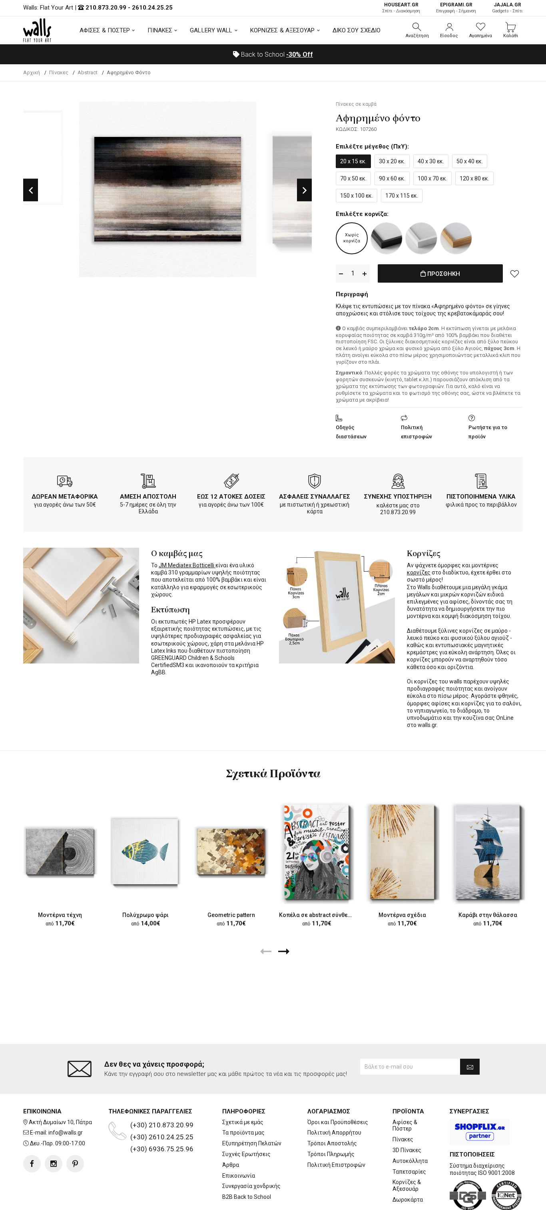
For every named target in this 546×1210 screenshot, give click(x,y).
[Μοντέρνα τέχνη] (60, 851)
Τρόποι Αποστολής (332, 1143)
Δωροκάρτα (408, 1199)
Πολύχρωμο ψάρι (145, 915)
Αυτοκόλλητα (410, 1161)
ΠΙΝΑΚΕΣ (159, 30)
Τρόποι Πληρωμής (331, 1154)
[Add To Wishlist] (515, 273)
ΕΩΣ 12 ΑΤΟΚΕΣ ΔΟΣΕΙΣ (231, 496)
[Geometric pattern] (231, 851)
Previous (30, 189)
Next (304, 189)
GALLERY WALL (211, 30)
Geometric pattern (231, 915)
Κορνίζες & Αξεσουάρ (407, 1185)
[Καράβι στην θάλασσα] (487, 851)
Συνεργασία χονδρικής (251, 1186)
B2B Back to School (246, 1197)
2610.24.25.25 (152, 7)
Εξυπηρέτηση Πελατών (251, 1143)
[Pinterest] (75, 1163)
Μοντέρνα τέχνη (60, 915)
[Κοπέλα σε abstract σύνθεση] (316, 851)
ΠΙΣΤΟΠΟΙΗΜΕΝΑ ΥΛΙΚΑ (481, 496)
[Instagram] (53, 1163)
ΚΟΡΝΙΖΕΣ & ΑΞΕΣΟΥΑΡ (282, 30)
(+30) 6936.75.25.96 (161, 1149)
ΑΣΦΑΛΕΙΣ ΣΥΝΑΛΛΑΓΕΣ (314, 496)
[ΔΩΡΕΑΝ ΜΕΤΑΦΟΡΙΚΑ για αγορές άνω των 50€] (64, 482)
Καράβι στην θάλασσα (487, 915)
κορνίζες (418, 572)
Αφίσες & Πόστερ (405, 1125)
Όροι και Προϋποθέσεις (337, 1122)
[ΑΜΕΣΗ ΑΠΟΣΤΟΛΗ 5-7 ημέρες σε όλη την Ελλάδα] (148, 482)
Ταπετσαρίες (409, 1171)
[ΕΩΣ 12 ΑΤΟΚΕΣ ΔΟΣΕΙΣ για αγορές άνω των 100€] (231, 482)
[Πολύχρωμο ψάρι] (145, 851)
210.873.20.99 (106, 7)
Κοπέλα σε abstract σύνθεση (317, 915)
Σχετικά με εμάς (242, 1122)
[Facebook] (32, 1163)
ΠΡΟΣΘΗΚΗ (443, 273)
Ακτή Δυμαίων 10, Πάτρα (60, 1122)
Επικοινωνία (238, 1175)
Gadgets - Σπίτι (507, 8)
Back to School (276, 54)
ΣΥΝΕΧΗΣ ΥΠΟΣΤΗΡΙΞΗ (398, 496)
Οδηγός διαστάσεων (351, 432)
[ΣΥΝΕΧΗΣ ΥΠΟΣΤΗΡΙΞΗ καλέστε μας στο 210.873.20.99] (398, 482)
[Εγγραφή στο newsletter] (470, 1067)
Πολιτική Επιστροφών (336, 1165)
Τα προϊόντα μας (243, 1132)
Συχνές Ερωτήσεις (246, 1154)
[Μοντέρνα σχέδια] (402, 851)
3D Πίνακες (407, 1150)
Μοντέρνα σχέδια (402, 915)
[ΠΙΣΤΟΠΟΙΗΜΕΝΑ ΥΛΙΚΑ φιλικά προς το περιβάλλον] (481, 482)
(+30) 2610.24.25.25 (161, 1137)
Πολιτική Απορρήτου (334, 1132)
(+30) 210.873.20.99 (161, 1125)
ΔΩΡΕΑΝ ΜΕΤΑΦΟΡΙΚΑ (65, 496)
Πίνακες (403, 1139)
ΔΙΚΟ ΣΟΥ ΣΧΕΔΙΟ (357, 30)
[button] (417, 30)
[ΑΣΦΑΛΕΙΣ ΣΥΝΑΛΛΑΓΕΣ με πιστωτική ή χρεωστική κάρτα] (314, 482)
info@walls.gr (65, 1132)
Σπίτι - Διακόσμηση (401, 8)
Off (299, 54)
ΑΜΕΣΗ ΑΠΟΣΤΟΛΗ (148, 496)
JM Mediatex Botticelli (187, 565)
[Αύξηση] (364, 274)
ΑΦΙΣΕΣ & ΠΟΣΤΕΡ (105, 30)
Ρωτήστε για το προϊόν (487, 432)
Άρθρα (230, 1165)
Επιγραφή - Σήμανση (456, 8)
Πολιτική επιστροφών (416, 432)
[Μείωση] (341, 274)
